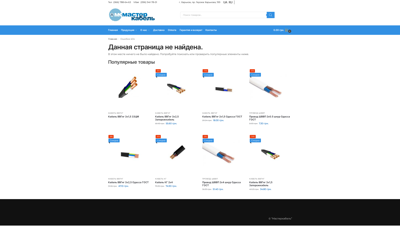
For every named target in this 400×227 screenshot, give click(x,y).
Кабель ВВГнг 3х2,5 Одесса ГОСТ (128, 182)
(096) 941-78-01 (149, 2)
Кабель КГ (160, 179)
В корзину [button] (176, 130)
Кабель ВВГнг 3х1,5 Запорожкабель (260, 184)
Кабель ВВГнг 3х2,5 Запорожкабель (167, 118)
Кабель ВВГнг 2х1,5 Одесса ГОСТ (222, 116)
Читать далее (129, 121)
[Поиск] (271, 15)
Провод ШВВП (257, 113)
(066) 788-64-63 (122, 2)
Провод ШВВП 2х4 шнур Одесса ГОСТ (221, 184)
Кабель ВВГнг (115, 113)
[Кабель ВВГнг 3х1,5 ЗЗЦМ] (129, 89)
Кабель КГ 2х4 (164, 182)
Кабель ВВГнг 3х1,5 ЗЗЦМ (123, 116)
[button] (282, 30)
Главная (112, 39)
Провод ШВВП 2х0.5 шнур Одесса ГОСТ (269, 118)
